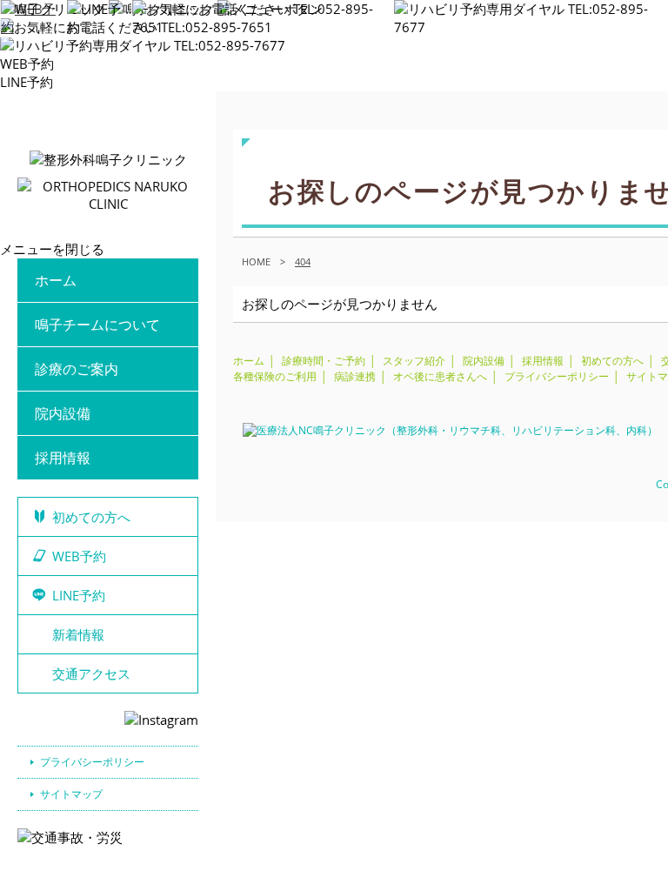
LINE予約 (26, 81)
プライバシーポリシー (92, 761)
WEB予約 (27, 63)
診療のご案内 (76, 369)
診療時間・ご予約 (323, 360)
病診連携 (355, 376)
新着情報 (78, 634)
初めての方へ (91, 517)
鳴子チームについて (97, 324)
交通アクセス (91, 673)
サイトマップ (71, 794)
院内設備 (62, 413)
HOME (256, 261)
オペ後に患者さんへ (440, 376)
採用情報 (62, 457)
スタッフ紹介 (414, 360)
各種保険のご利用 (275, 376)
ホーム (56, 280)
